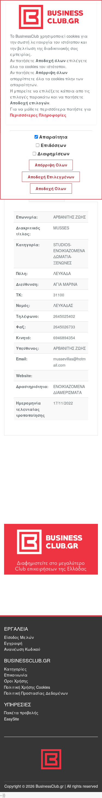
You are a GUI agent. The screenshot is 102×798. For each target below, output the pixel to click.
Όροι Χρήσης (16, 681)
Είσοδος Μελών (19, 637)
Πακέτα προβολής (21, 712)
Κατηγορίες (15, 669)
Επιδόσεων (53, 145)
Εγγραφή (13, 643)
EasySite (11, 719)
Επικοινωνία (15, 675)
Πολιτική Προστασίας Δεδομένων (36, 693)
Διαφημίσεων (53, 153)
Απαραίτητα (53, 137)
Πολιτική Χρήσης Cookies (27, 687)
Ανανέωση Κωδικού (22, 649)
